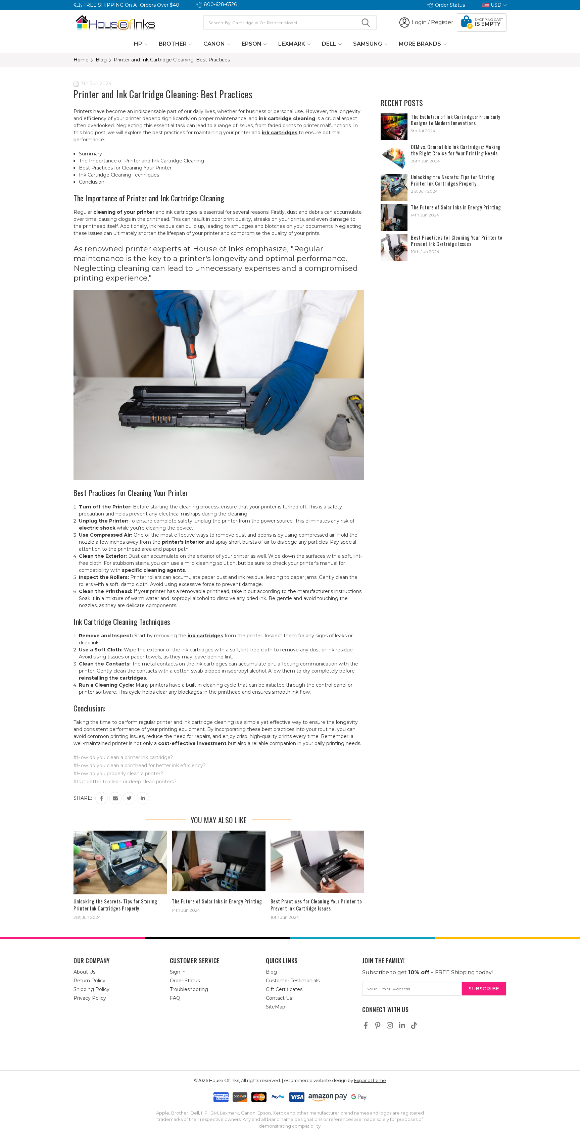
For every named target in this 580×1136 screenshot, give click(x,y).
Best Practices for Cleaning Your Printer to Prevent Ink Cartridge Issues (316, 904)
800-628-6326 (220, 4)
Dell (330, 44)
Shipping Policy (91, 989)
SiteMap (275, 1007)
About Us (84, 972)
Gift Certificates (284, 989)
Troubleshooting (189, 989)
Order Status (450, 5)
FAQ (175, 998)
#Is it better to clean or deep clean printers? (125, 782)
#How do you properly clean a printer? (118, 774)
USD (496, 5)
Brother (173, 44)
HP (138, 44)
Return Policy (89, 981)
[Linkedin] (143, 798)
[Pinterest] (377, 1025)
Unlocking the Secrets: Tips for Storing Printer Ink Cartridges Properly (115, 904)
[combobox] (290, 22)
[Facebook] (101, 798)
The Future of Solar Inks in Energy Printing (217, 901)
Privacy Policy (90, 998)
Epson (252, 44)
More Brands (420, 44)
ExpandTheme (370, 1080)
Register (442, 22)
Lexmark (292, 44)
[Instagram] (389, 1025)
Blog (271, 972)
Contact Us (279, 998)
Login (419, 22)
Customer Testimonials (293, 981)
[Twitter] (129, 798)
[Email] (115, 798)
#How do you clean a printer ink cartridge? (123, 757)
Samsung (368, 44)
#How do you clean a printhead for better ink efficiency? (140, 765)
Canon (214, 44)
